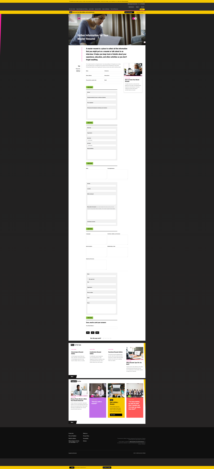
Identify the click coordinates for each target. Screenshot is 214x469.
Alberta (73, 6)
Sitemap (84, 441)
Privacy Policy (86, 435)
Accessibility (85, 438)
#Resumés (78, 68)
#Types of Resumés (78, 71)
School (88, 92)
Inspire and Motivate (105, 9)
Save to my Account (128, 12)
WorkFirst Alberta (72, 438)
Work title (89, 127)
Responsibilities (90, 148)
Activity (88, 183)
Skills (87, 168)
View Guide (113, 414)
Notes (88, 302)
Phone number (90, 292)
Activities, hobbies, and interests (114, 233)
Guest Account (131, 6)
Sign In (137, 6)
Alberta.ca (85, 433)
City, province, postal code (91, 80)
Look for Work (91, 9)
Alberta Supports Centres (74, 441)
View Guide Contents (140, 12)
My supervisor (91, 279)
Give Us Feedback (72, 435)
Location (89, 188)
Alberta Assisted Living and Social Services (137, 441)
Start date (89, 138)
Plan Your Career (72, 9)
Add (134, 9)
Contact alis (71, 433)
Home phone (106, 75)
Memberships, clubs (111, 246)
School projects (89, 246)
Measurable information (91, 206)
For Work (83, 18)
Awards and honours (90, 258)
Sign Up (142, 6)
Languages (88, 233)
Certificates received (91, 221)
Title (88, 282)
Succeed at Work (98, 9)
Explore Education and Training (81, 9)
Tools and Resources (114, 9)
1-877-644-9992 (72, 442)
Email (105, 80)
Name (87, 70)
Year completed (90, 102)
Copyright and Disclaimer (73, 453)
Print (138, 9)
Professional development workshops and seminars (97, 107)
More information (125, 1)
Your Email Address (90, 325)
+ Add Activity (89, 87)
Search (141, 9)
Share (132, 9)
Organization (89, 287)
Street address (89, 75)
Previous (72, 467)
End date (89, 143)
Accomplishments (111, 168)
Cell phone (106, 70)
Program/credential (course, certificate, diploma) (96, 97)
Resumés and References (93, 18)
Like (136, 9)
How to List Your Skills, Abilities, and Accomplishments (83, 12)
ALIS (80, 5)
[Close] (144, 1)
